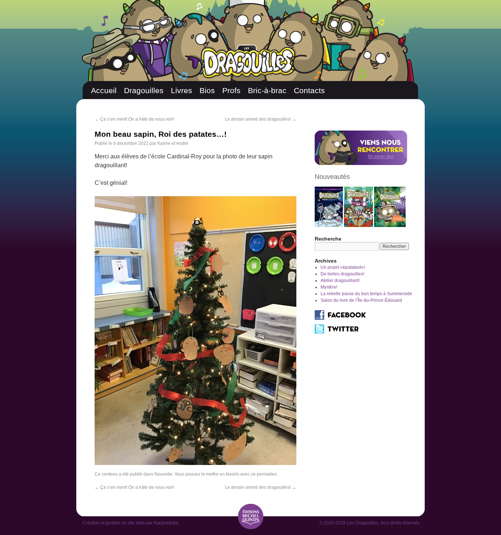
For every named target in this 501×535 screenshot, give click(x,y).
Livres (181, 90)
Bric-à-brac (267, 90)
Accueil (104, 90)
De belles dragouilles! (342, 273)
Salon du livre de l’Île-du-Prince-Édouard (361, 300)
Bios (207, 90)
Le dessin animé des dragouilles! (260, 119)
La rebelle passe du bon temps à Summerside (366, 293)
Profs (231, 90)
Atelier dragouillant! (340, 280)
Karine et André (172, 143)
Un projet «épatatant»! (343, 267)
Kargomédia (166, 522)
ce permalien (264, 474)
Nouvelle (163, 474)
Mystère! (329, 287)
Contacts (309, 90)
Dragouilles (144, 90)
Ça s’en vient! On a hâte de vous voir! (134, 119)
